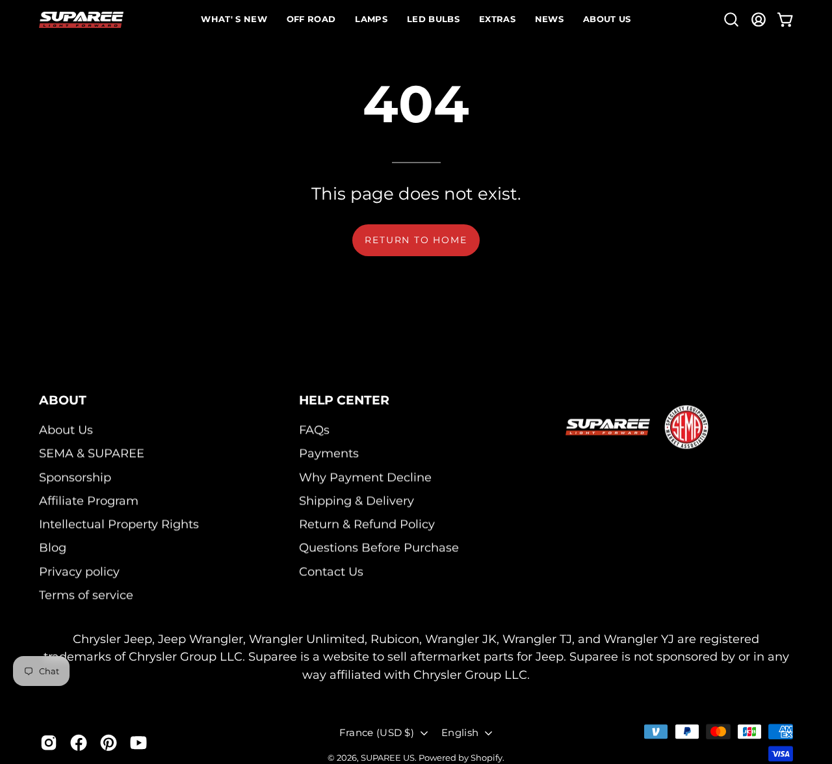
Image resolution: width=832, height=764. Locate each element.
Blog (52, 548)
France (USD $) (376, 732)
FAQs (314, 430)
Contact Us (331, 571)
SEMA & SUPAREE (91, 453)
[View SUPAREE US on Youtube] (138, 742)
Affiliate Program (88, 500)
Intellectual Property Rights (119, 524)
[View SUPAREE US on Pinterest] (108, 742)
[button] (731, 19)
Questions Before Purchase (379, 548)
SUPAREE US (388, 757)
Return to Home (416, 240)
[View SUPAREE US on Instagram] (48, 742)
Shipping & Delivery (356, 500)
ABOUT (62, 400)
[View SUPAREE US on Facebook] (78, 742)
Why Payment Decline (365, 477)
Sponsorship (75, 477)
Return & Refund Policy (367, 524)
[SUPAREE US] (81, 20)
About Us (66, 430)
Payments (329, 453)
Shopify (486, 757)
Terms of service (86, 595)
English (459, 732)
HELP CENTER (344, 400)
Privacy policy (79, 571)
